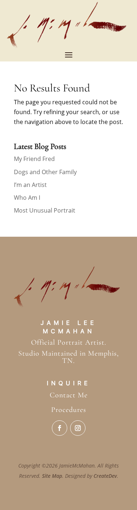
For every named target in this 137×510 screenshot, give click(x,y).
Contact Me (69, 395)
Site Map (52, 475)
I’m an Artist (30, 185)
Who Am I (27, 198)
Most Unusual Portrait (44, 210)
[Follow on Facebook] (59, 428)
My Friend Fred (34, 159)
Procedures (68, 409)
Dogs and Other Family (45, 172)
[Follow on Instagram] (77, 428)
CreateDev (105, 475)
